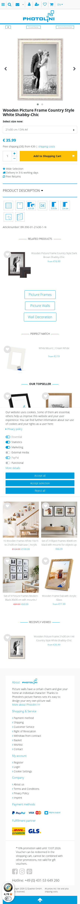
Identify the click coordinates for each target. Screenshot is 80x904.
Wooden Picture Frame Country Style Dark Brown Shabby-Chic (54, 255)
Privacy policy (14, 429)
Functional (17, 463)
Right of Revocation (25, 731)
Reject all (40, 490)
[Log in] (29, 4)
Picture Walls (40, 305)
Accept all (40, 475)
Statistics (17, 442)
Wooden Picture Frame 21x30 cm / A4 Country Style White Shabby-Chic (54, 638)
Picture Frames (33, 27)
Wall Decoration (40, 317)
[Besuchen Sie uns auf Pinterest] (30, 873)
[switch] (8, 899)
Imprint (18, 797)
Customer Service (24, 727)
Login (17, 767)
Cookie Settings (23, 771)
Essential (17, 437)
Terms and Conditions (26, 789)
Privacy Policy (21, 793)
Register (18, 762)
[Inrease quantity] (14, 153)
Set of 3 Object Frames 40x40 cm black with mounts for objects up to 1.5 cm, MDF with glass (59, 543)
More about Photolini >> (26, 704)
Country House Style (65, 27)
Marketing (17, 447)
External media (20, 452)
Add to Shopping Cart (47, 156)
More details (13, 468)
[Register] (37, 4)
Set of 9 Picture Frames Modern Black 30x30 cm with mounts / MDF (21, 598)
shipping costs (46, 146)
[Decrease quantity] (14, 158)
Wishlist (18, 744)
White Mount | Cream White (54, 348)
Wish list (7, 257)
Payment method (24, 718)
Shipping (19, 722)
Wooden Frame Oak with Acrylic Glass (59, 597)
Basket (18, 740)
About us (19, 784)
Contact (18, 749)
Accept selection (40, 483)
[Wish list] (44, 4)
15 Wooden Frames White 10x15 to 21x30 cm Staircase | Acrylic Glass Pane (20, 543)
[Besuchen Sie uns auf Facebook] (15, 873)
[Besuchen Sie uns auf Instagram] (22, 873)
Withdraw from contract (27, 735)
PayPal (15, 457)
